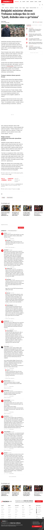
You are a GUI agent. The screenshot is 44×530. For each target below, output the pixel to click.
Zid (20, 1)
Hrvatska (16, 7)
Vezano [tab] (40, 25)
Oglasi (36, 1)
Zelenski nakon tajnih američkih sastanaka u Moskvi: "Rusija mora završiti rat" (35, 35)
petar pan (6, 452)
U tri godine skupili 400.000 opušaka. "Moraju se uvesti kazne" (35, 39)
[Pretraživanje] (42, 5)
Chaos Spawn (6, 346)
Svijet (20, 7)
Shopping (16, 507)
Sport (27, 1)
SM (2, 400)
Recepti (23, 509)
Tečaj (30, 507)
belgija (3, 197)
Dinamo (9, 509)
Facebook (39, 507)
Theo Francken (9, 197)
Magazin (17, 505)
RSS (29, 514)
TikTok (39, 512)
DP (2, 416)
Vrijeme (30, 512)
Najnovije (7, 7)
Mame (16, 514)
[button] (2, 207)
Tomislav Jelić (9, 268)
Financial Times (10, 65)
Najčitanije (12, 7)
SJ (2, 233)
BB (2, 391)
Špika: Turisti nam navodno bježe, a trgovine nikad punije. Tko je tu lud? (35, 43)
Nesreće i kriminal (33, 7)
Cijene (39, 1)
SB (2, 432)
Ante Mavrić (6, 249)
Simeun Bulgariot (10, 305)
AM (2, 250)
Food (16, 512)
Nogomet (9, 507)
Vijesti (23, 1)
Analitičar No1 (6, 321)
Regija (24, 7)
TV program (31, 509)
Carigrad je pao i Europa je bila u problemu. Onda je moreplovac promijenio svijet (35, 30)
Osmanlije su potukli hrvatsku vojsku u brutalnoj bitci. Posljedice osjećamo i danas (35, 47)
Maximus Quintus (7, 380)
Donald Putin (6, 416)
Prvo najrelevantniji (12, 230)
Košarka (9, 514)
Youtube (39, 509)
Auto (16, 516)
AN (2, 321)
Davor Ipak (8, 240)
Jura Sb (8, 370)
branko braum (6, 390)
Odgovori (23, 514)
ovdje (6, 185)
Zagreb (27, 7)
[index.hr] (7, 1)
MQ (2, 381)
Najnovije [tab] (29, 25)
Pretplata (17, 1)
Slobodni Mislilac (7, 400)
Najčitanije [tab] (35, 25)
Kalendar (23, 516)
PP (2, 453)
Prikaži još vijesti (34, 52)
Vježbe (23, 512)
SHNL (9, 512)
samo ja (5, 233)
